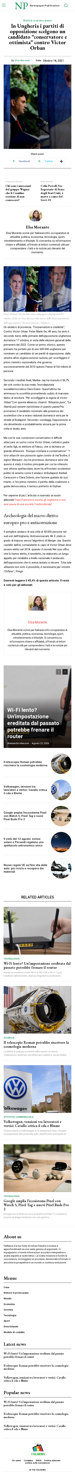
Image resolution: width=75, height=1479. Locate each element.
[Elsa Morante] (37, 215)
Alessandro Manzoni (18, 743)
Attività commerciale (18, 1117)
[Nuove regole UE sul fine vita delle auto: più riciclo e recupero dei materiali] (61, 868)
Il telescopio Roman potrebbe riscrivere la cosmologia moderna (25, 763)
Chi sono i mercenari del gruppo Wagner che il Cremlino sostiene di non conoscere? (18, 193)
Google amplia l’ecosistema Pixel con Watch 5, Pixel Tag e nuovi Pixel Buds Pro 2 (25, 816)
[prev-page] (58, 672)
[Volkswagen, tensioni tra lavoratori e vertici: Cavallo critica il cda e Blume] (61, 790)
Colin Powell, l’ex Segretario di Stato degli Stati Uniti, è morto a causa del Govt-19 (52, 193)
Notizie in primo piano (37, 20)
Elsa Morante (22, 60)
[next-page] (65, 672)
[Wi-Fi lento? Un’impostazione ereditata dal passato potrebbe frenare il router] (37, 930)
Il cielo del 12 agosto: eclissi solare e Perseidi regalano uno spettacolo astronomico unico (24, 842)
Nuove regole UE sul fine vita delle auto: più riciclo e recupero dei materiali (25, 868)
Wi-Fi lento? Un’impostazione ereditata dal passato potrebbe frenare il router (33, 723)
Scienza (9, 1038)
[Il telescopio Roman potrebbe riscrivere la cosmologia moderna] (61, 763)
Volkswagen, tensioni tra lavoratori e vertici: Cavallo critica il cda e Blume (25, 790)
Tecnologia (11, 959)
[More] (61, 161)
